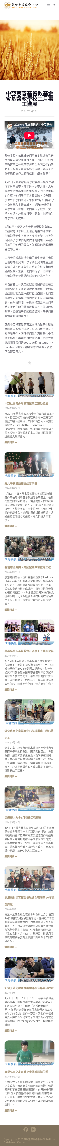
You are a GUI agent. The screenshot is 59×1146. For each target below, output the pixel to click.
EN (54, 5)
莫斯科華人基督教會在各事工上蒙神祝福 (29, 651)
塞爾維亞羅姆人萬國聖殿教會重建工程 (28, 567)
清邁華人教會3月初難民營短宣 (23, 817)
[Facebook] (25, 1129)
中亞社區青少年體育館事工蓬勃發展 (26, 403)
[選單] (48, 5)
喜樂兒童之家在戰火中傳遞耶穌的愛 (26, 1072)
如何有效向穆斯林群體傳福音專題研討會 (29, 988)
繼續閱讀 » (11, 442)
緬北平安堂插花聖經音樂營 (21, 483)
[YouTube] (33, 1129)
